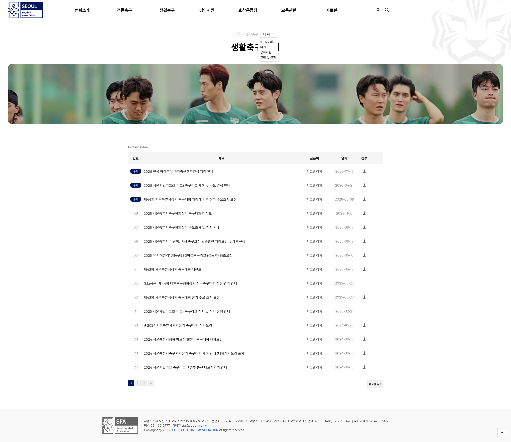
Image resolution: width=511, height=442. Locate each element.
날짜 (344, 158)
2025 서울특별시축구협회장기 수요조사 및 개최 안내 (182, 227)
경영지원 (206, 10)
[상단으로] (502, 433)
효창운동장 (247, 10)
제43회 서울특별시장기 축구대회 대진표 (172, 269)
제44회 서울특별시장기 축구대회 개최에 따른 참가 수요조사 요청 (190, 200)
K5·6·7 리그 (268, 42)
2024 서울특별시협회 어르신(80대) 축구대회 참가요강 (183, 339)
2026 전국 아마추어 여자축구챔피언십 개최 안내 (179, 172)
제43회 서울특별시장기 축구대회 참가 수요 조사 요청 (182, 297)
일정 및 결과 (268, 57)
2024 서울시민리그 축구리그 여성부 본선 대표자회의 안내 (185, 367)
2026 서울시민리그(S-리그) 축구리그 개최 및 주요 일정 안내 (187, 186)
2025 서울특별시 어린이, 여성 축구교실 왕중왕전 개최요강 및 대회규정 (194, 241)
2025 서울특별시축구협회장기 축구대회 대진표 (178, 214)
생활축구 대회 (255, 47)
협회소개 (82, 10)
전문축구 (124, 10)
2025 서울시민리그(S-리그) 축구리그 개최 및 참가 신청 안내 (187, 311)
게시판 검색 (375, 384)
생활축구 (167, 10)
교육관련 (288, 10)
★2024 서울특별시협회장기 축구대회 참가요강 (178, 325)
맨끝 (151, 383)
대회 (266, 34)
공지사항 (265, 52)
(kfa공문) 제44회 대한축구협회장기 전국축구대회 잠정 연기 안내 (190, 283)
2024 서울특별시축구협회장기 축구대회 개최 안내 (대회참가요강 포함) (195, 353)
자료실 (331, 10)
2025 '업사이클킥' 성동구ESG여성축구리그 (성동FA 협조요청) (189, 255)
